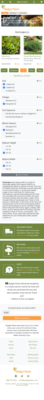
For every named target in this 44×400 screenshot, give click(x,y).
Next (31, 70)
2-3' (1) (8, 149)
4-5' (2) (8, 153)
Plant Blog (11, 355)
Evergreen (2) (11, 104)
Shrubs (11, 345)
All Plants (13, 13)
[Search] (10, 2)
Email (6, 312)
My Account (33, 341)
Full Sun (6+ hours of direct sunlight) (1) (21, 113)
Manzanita (6, 56)
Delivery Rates (33, 355)
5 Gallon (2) (10, 87)
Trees (11, 341)
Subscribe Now (23, 318)
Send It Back (34, 253)
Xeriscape (22, 13)
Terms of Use (33, 358)
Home (5, 13)
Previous (13, 70)
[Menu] (2, 2)
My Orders (33, 345)
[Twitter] (22, 376)
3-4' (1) (8, 162)
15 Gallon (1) (10, 91)
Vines (11, 348)
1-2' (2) (8, 146)
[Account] (34, 2)
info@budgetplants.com (28, 380)
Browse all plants (22, 76)
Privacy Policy (33, 361)
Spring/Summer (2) (13, 133)
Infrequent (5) (11, 127)
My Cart (33, 348)
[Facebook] (16, 376)
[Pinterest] (28, 376)
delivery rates (22, 235)
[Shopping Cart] (41, 2)
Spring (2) (9, 130)
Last (39, 70)
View (18, 64)
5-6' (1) (8, 169)
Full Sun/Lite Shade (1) (14, 117)
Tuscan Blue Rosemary (32, 56)
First (4, 70)
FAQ (11, 358)
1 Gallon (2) (10, 84)
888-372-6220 (25, 270)
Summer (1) (10, 136)
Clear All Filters (22, 175)
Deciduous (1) (11, 100)
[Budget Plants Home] (10, 8)
